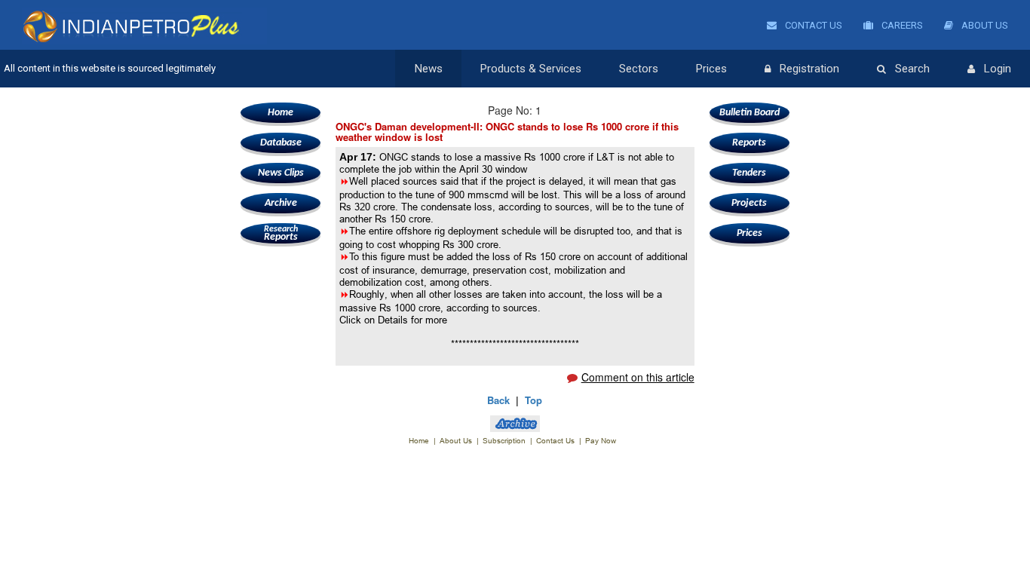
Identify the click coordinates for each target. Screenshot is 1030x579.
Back (498, 400)
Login (997, 68)
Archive (281, 203)
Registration (809, 68)
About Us (983, 25)
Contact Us (812, 25)
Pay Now (600, 441)
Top (533, 400)
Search (912, 68)
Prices (711, 68)
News (429, 68)
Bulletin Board (749, 112)
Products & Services (530, 68)
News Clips (281, 173)
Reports (281, 234)
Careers (901, 25)
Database (281, 143)
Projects (749, 203)
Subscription (504, 441)
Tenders (749, 173)
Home (280, 112)
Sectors (638, 68)
